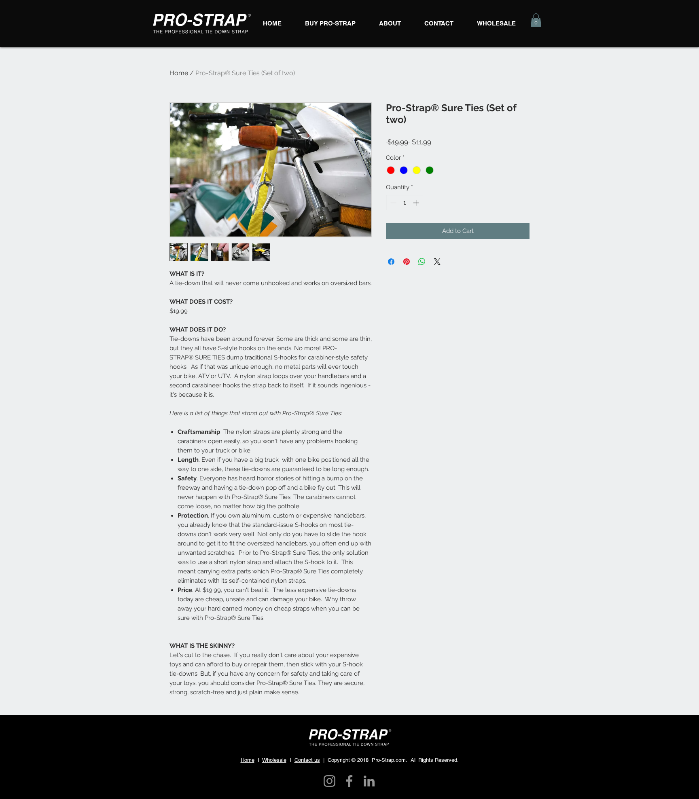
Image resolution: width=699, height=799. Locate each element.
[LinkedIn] (369, 781)
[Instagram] (329, 781)
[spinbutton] (404, 202)
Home (178, 73)
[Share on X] (437, 261)
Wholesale (274, 760)
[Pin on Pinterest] (406, 261)
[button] (536, 20)
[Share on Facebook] (391, 261)
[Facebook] (349, 781)
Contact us (307, 760)
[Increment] (416, 202)
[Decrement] (392, 202)
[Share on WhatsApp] (422, 261)
